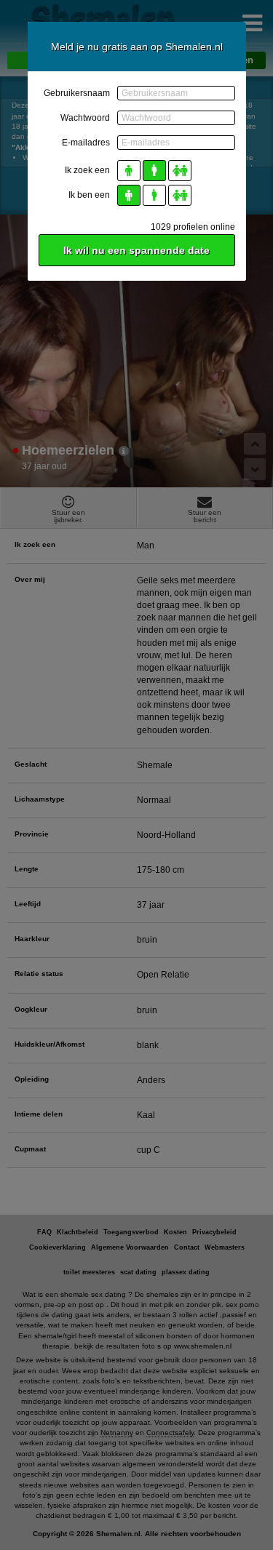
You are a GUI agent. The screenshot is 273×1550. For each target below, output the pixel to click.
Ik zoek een (87, 170)
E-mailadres (86, 142)
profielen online (193, 227)
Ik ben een (89, 195)
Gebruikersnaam (77, 93)
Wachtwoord (85, 118)
